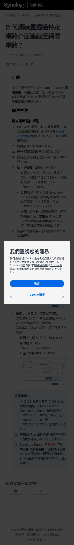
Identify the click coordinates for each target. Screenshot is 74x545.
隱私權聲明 (41, 265)
